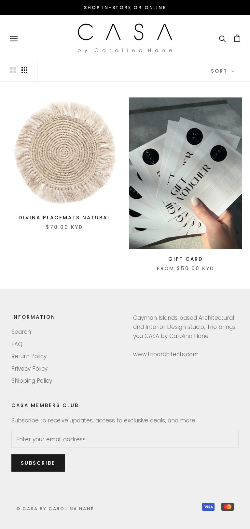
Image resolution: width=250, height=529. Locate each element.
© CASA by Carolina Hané (55, 509)
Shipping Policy (31, 381)
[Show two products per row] (13, 70)
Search (21, 332)
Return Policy (29, 356)
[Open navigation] (14, 38)
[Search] (222, 38)
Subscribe (38, 463)
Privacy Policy (29, 369)
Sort (220, 70)
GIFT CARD (185, 259)
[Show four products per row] (24, 70)
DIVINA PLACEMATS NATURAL (65, 217)
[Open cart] (237, 38)
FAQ (16, 344)
